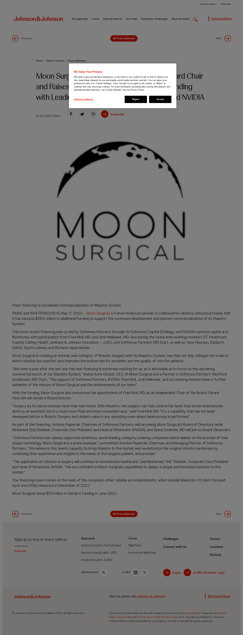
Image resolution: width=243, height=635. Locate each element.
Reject (135, 99)
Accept (160, 99)
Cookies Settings (83, 99)
